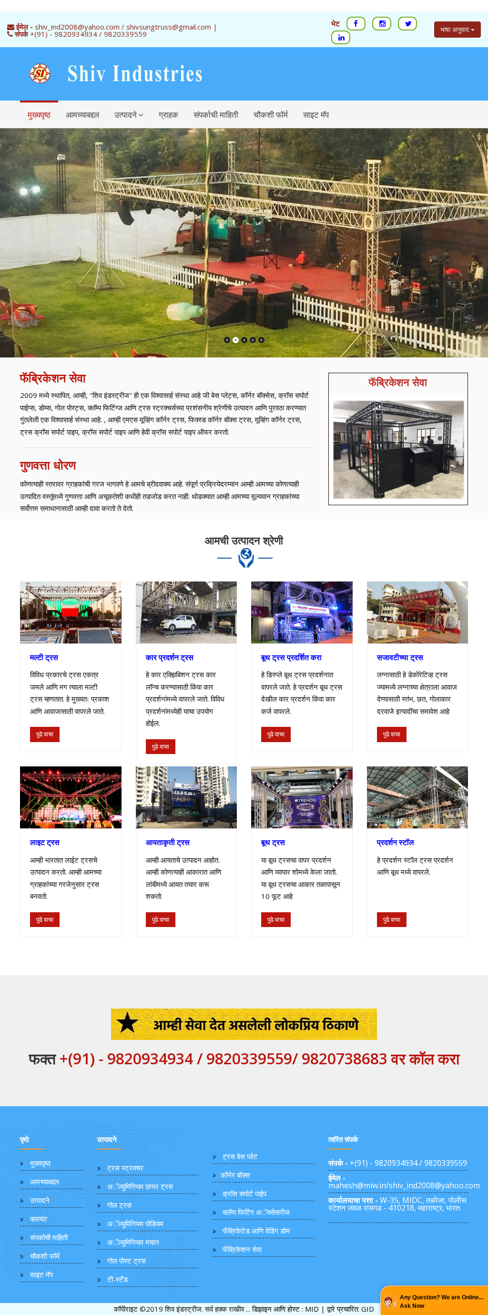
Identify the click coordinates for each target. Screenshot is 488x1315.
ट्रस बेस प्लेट (240, 1156)
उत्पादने (125, 114)
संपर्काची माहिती (215, 114)
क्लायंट (39, 1218)
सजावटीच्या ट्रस (400, 657)
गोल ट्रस (119, 1205)
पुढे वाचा (44, 734)
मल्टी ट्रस (44, 657)
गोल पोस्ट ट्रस (126, 1260)
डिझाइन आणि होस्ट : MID (285, 1309)
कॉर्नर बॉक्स (235, 1175)
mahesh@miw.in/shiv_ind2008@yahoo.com (404, 1181)
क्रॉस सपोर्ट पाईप (244, 1193)
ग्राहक (168, 114)
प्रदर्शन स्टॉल (395, 842)
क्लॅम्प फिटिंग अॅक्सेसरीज (256, 1212)
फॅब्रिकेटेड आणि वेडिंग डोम (256, 1230)
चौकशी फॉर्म (271, 114)
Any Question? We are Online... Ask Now (441, 1301)
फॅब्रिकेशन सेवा (242, 1249)
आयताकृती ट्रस (168, 842)
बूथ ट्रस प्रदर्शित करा (291, 657)
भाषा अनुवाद (455, 29)
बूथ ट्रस (273, 842)
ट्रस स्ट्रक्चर (125, 1167)
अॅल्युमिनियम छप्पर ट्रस (140, 1186)
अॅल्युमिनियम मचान (133, 1242)
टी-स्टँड (117, 1279)
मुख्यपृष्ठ (39, 114)
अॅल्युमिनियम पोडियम (135, 1223)
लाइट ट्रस (45, 842)
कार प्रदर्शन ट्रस (169, 657)
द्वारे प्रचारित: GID (350, 1309)
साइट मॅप (316, 114)
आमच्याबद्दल (82, 114)
